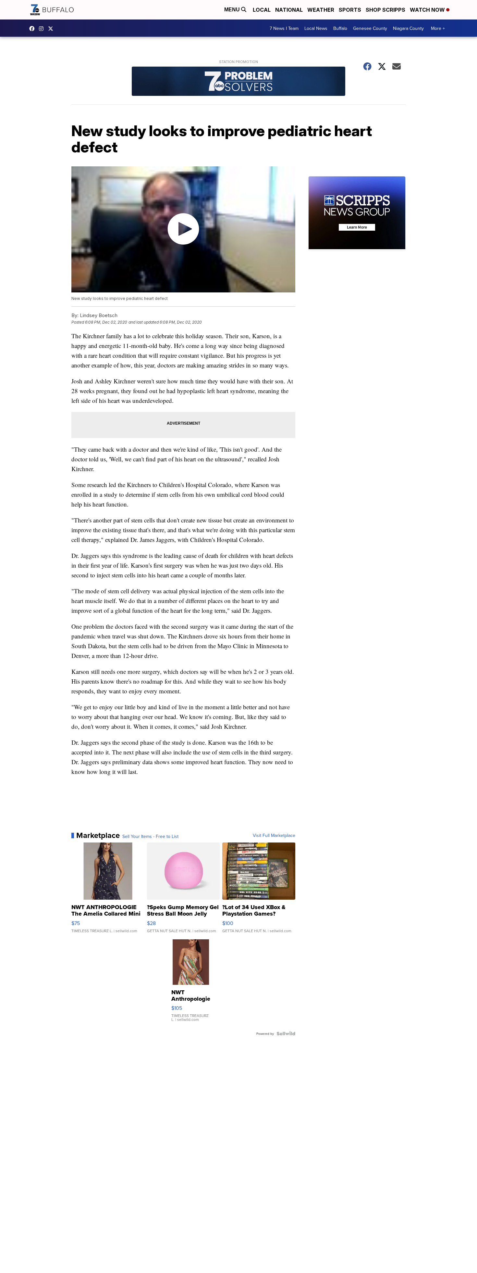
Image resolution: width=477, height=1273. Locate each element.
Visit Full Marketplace (274, 835)
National (289, 9)
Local (262, 9)
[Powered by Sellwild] (285, 1033)
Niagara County (408, 28)
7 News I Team (284, 28)
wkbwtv (33, 28)
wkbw (43, 28)
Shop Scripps (385, 9)
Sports (350, 9)
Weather (320, 9)
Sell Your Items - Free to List (150, 836)
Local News (315, 28)
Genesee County (370, 28)
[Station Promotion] (238, 82)
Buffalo (340, 28)
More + (438, 28)
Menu (232, 9)
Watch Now (428, 9)
